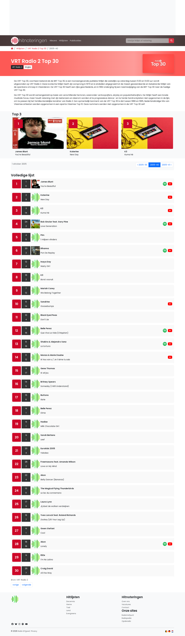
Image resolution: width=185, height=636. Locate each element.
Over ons (126, 601)
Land (68, 610)
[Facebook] (12, 624)
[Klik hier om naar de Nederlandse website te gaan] (172, 631)
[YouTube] (170, 185)
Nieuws (53, 40)
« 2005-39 (142, 164)
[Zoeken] (171, 40)
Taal (68, 607)
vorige (16, 584)
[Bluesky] (15, 624)
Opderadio (126, 621)
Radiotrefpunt (128, 615)
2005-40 (154, 164)
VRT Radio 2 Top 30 (37, 48)
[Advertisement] (84, 17)
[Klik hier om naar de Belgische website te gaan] (166, 631)
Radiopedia (126, 618)
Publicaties (75, 40)
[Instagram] (19, 624)
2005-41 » (166, 164)
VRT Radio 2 (17, 67)
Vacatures (126, 604)
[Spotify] (164, 185)
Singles (28, 67)
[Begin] (12, 48)
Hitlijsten (63, 40)
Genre (69, 604)
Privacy (34, 631)
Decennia (70, 601)
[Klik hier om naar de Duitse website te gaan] (169, 631)
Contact (125, 607)
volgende (26, 584)
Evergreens (71, 613)
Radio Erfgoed (24, 631)
